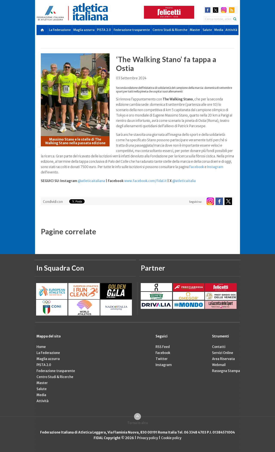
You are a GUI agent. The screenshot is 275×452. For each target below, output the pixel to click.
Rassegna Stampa (226, 371)
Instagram (215, 167)
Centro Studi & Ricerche (170, 30)
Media (218, 30)
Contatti (218, 347)
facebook (207, 10)
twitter (215, 10)
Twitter (162, 359)
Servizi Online (222, 353)
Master (195, 30)
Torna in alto (137, 423)
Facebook (196, 167)
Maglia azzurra (84, 30)
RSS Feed (163, 347)
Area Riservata (223, 359)
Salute (207, 30)
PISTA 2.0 (104, 30)
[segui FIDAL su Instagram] (210, 201)
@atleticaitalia (184, 181)
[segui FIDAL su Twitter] (228, 201)
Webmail (219, 365)
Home (41, 347)
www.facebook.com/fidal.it (145, 181)
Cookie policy (171, 438)
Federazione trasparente (132, 30)
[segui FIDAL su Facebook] (219, 201)
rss (231, 10)
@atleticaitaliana (91, 181)
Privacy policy (147, 438)
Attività (231, 30)
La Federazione (60, 30)
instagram (223, 10)
